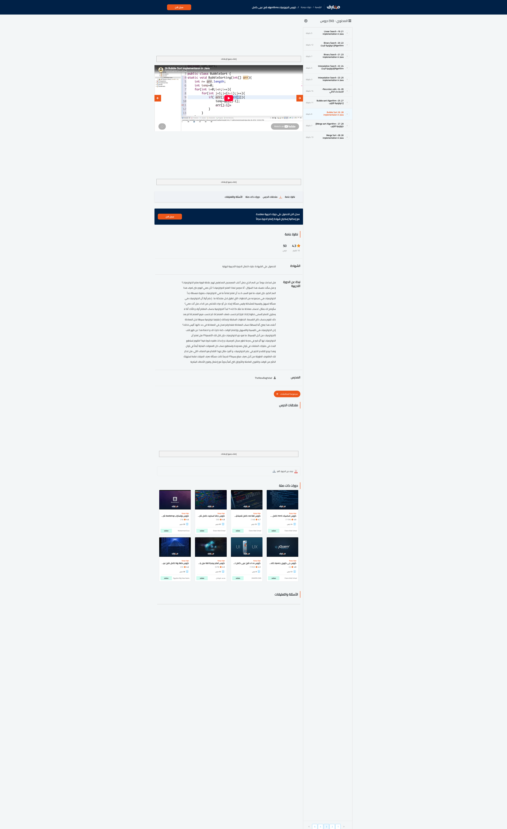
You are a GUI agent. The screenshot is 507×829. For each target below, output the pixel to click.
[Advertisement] (228, 36)
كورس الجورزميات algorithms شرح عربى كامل (274, 7)
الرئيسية (318, 7)
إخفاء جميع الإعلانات (229, 59)
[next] (157, 98)
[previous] (299, 98)
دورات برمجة (306, 7)
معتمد (273, 530)
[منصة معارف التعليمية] (333, 7)
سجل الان (179, 7)
